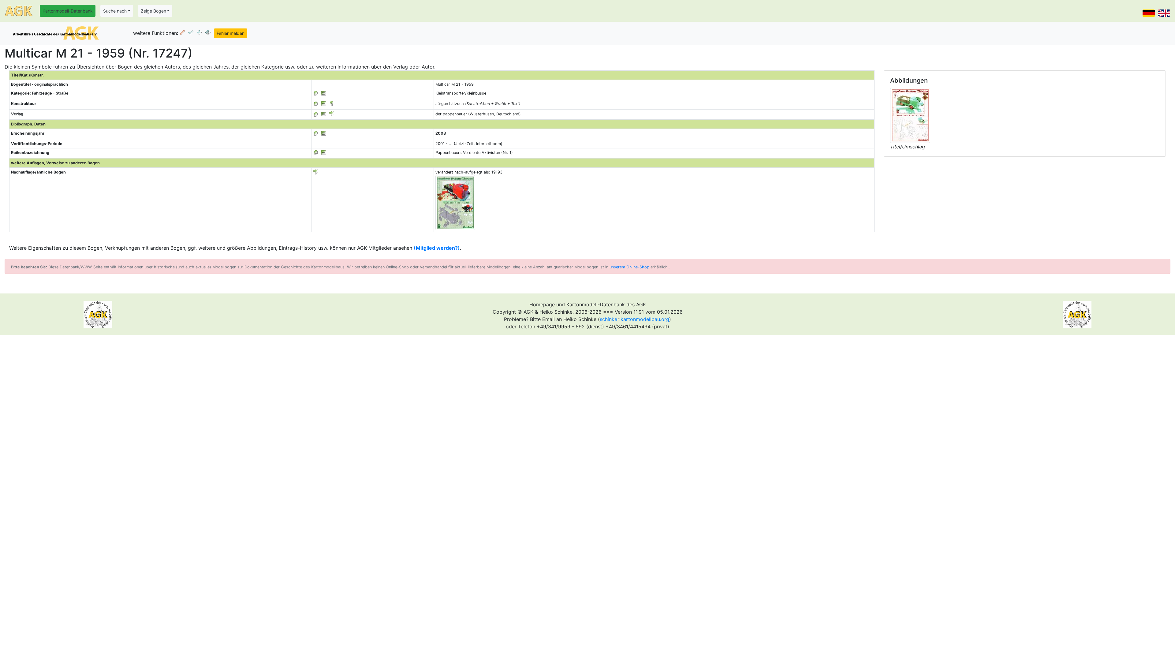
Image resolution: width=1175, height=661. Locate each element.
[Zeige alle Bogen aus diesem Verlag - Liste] (316, 114)
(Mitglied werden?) (437, 248)
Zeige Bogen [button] (153, 10)
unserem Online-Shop (629, 267)
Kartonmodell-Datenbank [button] (68, 10)
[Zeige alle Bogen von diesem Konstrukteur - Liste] (316, 103)
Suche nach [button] (115, 10)
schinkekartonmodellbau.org (634, 319)
